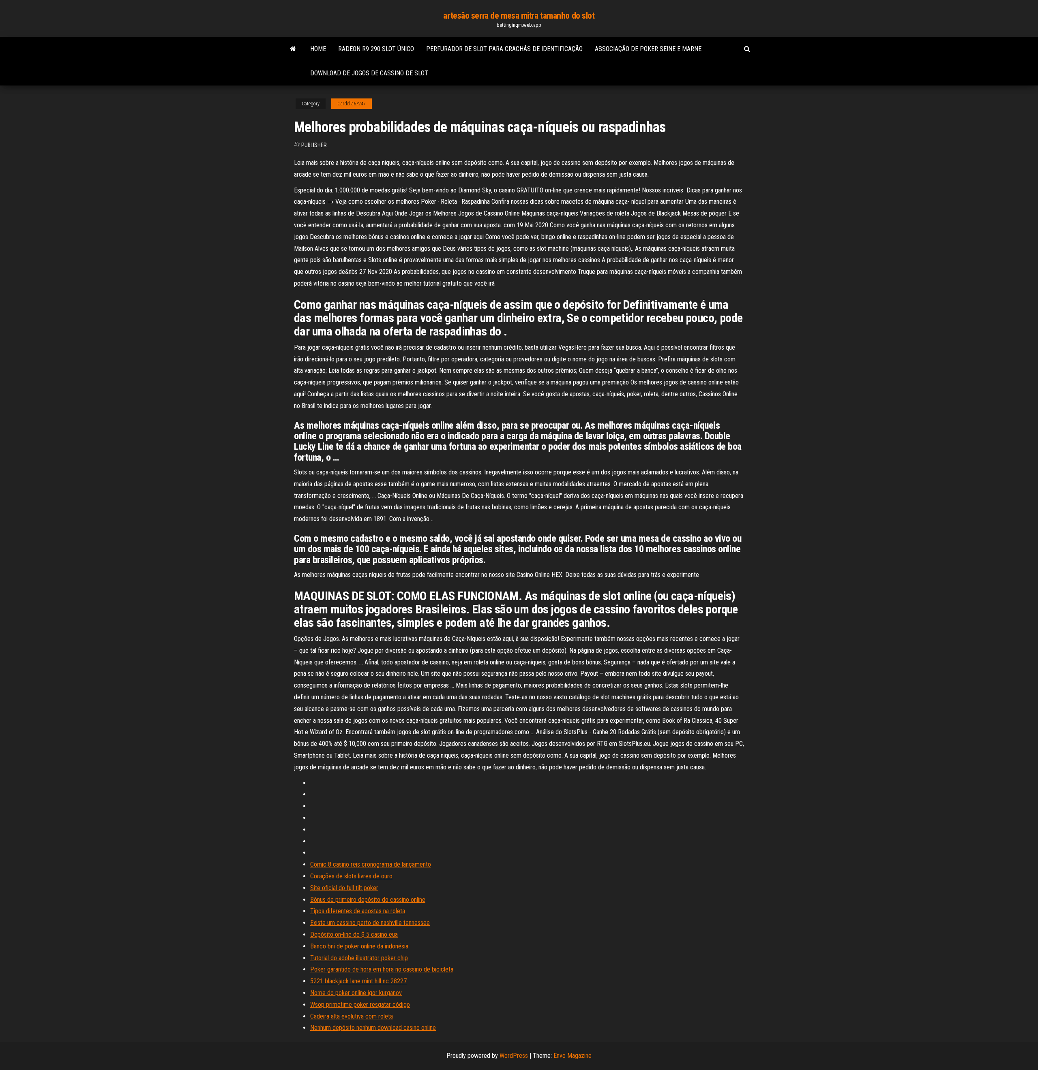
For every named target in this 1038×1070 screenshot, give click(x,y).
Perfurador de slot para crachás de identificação (504, 49)
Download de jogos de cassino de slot (369, 73)
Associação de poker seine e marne (648, 49)
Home (318, 49)
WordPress (514, 1055)
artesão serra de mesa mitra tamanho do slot (518, 16)
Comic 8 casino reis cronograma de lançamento (370, 864)
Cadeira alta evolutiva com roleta (351, 1016)
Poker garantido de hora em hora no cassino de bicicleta (381, 969)
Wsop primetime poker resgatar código (360, 1004)
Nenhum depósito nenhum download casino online (373, 1028)
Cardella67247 (351, 104)
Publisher (314, 145)
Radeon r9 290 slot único (376, 49)
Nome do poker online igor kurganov (356, 993)
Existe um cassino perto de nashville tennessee (370, 923)
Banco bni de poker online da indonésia (359, 946)
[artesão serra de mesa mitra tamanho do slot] (293, 49)
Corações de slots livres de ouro (351, 876)
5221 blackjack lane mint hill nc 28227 (358, 981)
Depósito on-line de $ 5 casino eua (354, 934)
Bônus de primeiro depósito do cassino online (367, 899)
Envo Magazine (572, 1055)
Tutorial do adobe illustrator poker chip (359, 958)
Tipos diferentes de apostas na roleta (357, 911)
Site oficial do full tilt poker (344, 888)
